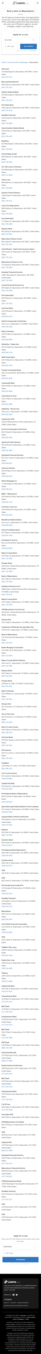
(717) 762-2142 (6, 1087)
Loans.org (23, 1315)
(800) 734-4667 (6, 234)
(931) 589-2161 (6, 768)
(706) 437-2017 (6, 991)
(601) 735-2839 (6, 290)
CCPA (27, 1319)
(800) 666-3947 (6, 919)
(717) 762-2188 (6, 1110)
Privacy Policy (31, 1317)
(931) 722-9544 (6, 656)
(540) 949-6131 (6, 489)
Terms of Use (33, 50)
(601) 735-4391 (6, 136)
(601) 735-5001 (6, 149)
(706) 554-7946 (6, 955)
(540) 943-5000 (6, 391)
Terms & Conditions (18, 1319)
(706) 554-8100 (6, 802)
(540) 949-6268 (6, 525)
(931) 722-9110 (6, 594)
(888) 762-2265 (6, 1048)
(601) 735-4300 (6, 267)
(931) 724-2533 (6, 722)
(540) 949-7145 (6, 352)
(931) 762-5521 (6, 699)
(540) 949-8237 (6, 463)
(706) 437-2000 (6, 789)
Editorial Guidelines (23, 1302)
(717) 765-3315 (6, 1012)
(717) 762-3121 (6, 1002)
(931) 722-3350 (6, 558)
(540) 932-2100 (6, 365)
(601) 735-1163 (6, 244)
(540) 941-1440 (6, 535)
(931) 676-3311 (6, 686)
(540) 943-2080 (6, 404)
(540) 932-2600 (6, 414)
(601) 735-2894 (6, 123)
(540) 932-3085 (6, 450)
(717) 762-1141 (6, 1163)
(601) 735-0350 (6, 224)
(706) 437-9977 (6, 845)
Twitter (17, 1295)
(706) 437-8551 (6, 825)
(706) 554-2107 (6, 893)
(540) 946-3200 (6, 327)
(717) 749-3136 (6, 1099)
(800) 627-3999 (6, 1061)
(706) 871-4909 (6, 981)
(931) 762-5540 (6, 758)
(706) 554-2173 (6, 906)
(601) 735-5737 (6, 77)
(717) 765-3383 (6, 1038)
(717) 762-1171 (6, 1199)
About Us (6, 1302)
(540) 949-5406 (6, 515)
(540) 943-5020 (6, 548)
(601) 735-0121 (6, 201)
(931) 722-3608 (6, 571)
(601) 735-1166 (6, 257)
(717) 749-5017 (6, 1176)
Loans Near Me (12, 62)
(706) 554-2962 (6, 932)
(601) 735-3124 (6, 110)
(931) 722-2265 (6, 581)
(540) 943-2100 (6, 316)
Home (3, 62)
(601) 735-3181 (6, 87)
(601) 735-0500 (6, 214)
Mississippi (24, 62)
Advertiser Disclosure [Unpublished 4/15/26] (16, 1305)
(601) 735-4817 (6, 100)
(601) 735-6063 (6, 188)
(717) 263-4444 (6, 1074)
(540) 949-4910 (6, 476)
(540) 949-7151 (6, 502)
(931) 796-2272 (6, 732)
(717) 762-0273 (6, 1025)
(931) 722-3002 (6, 666)
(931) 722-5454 (6, 643)
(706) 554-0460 (6, 812)
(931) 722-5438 (6, 605)
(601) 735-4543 (6, 162)
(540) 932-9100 (6, 378)
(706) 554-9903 (6, 779)
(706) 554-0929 (6, 968)
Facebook (13, 1295)
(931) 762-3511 (6, 745)
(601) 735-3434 (6, 280)
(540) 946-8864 (6, 339)
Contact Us (13, 1302)
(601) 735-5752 (6, 303)
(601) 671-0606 (6, 175)
